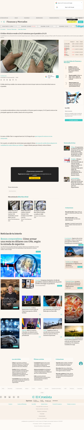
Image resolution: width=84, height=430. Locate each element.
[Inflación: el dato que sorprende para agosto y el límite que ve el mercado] (52, 301)
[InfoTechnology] (55, 401)
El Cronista (3, 29)
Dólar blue (26, 17)
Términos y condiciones (42, 411)
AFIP (65, 388)
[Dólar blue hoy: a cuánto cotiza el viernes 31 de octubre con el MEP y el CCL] (27, 205)
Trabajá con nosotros (71, 404)
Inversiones (79, 388)
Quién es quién (69, 17)
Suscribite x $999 (72, 21)
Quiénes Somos (44, 404)
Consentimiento (42, 416)
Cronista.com (3, 75)
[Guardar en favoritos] (57, 76)
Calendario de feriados (56, 388)
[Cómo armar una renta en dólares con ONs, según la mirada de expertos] (21, 265)
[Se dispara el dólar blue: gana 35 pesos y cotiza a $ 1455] (40, 205)
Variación (72, 41)
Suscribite (34, 404)
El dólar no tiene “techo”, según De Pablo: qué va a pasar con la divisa (75, 77)
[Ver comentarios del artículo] (16, 80)
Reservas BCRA (39, 17)
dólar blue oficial (22, 29)
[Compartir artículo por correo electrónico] (13, 80)
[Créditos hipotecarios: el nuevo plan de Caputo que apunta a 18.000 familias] (31, 301)
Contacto (10, 404)
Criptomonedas (19, 388)
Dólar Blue (10, 388)
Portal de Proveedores (57, 404)
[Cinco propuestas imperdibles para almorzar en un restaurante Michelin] (74, 308)
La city (67, 108)
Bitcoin (26, 388)
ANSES (42, 392)
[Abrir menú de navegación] (1, 22)
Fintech (33, 388)
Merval (39, 388)
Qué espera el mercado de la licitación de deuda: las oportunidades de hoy (75, 84)
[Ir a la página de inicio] (4, 22)
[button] (81, 363)
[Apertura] (29, 401)
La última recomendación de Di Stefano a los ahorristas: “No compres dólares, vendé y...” (74, 69)
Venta (77, 41)
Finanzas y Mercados (12, 29)
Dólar (16, 17)
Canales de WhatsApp (22, 404)
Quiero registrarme (35, 178)
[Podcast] (48, 401)
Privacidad (42, 413)
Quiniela (46, 388)
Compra (81, 41)
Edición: (78, 17)
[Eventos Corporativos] (36, 401)
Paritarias (72, 388)
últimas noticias (4, 17)
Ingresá (80, 21)
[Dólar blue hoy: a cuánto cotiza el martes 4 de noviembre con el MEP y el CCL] (14, 205)
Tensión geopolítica (54, 17)
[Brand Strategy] (42, 401)
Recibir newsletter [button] (74, 120)
